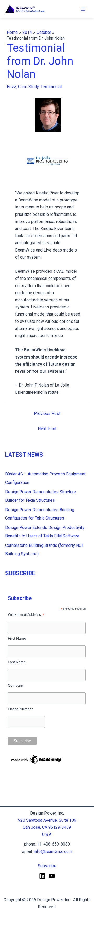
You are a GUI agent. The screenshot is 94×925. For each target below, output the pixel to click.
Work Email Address (26, 614)
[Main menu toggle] (83, 9)
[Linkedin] (42, 876)
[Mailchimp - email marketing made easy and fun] (36, 759)
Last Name (17, 662)
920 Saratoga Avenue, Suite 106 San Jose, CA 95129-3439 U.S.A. (47, 827)
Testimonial (51, 86)
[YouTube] (52, 876)
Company (16, 685)
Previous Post (47, 413)
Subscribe (47, 865)
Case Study (28, 86)
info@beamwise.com (53, 851)
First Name (17, 638)
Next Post (47, 428)
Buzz (11, 86)
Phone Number (20, 709)
